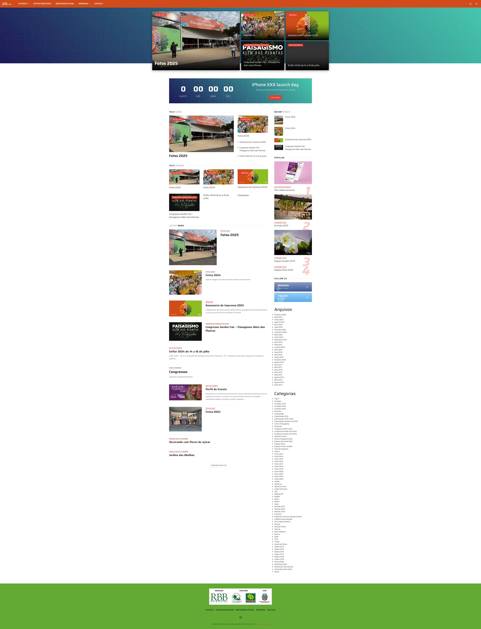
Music (276, 499)
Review (277, 524)
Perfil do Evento (216, 389)
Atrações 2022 (280, 408)
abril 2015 (278, 374)
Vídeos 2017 (279, 554)
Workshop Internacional (283, 566)
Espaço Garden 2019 (284, 261)
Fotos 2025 (166, 63)
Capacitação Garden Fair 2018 (286, 421)
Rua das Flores (280, 526)
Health (277, 481)
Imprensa (83, 4)
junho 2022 (278, 337)
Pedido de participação (283, 519)
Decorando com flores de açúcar (189, 442)
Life (275, 491)
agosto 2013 (279, 382)
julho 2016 (278, 369)
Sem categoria (175, 368)
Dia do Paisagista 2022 (283, 438)
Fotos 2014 (278, 456)
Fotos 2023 (210, 408)
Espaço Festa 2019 (283, 270)
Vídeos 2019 (279, 559)
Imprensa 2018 (280, 486)
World (276, 571)
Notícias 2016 (279, 509)
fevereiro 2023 (280, 329)
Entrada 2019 (281, 225)
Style (276, 536)
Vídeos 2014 (279, 546)
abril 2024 (278, 317)
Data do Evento (295, 45)
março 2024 (279, 319)
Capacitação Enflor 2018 (283, 418)
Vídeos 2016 (279, 551)
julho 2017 (278, 364)
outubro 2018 (279, 347)
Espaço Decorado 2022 (283, 441)
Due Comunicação (262, 624)
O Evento (22, 4)
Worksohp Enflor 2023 (283, 569)
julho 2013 (278, 384)
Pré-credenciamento (282, 187)
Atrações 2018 (280, 403)
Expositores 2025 (42, 4)
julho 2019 (278, 342)
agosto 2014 (279, 377)
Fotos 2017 (278, 464)
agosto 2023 (279, 322)
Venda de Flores (280, 544)
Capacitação (279, 413)
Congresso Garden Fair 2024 (256, 45)
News (276, 504)
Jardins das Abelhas (181, 455)
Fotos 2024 (249, 35)
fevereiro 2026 (280, 314)
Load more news (217, 465)
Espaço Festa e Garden (178, 439)
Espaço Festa (279, 443)
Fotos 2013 (278, 453)
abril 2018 (278, 354)
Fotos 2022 (278, 471)
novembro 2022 (280, 332)
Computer (278, 426)
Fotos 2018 (278, 466)
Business (278, 411)
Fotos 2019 (278, 469)
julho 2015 (278, 372)
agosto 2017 (279, 362)
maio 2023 (278, 327)
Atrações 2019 (280, 222)
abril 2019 (278, 344)
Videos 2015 (279, 549)
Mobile (277, 496)
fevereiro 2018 (280, 359)
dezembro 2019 (280, 339)
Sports (277, 534)
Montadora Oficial (65, 4)
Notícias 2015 (279, 506)
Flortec (277, 451)
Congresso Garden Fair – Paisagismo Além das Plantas (262, 64)
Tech (276, 539)
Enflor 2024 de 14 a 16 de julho (303, 65)
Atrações (277, 401)
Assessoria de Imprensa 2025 (303, 35)
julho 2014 (278, 379)
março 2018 (278, 357)
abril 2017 (278, 367)
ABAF (276, 398)
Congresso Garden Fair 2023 (285, 431)
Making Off (278, 494)
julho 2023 (278, 324)
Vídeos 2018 (279, 556)
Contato (98, 4)
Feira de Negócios (281, 448)
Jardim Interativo (280, 489)
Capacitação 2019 (281, 416)
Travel (276, 541)
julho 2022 (278, 334)
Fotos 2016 (278, 461)
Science (277, 529)
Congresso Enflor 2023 (283, 428)
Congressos (243, 195)
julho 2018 (278, 349)
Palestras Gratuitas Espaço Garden (288, 516)
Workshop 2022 (280, 564)
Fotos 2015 (278, 458)
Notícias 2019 (279, 511)
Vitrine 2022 (279, 561)
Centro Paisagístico (281, 423)
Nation (277, 501)
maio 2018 (278, 352)
